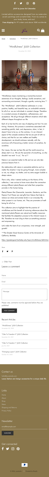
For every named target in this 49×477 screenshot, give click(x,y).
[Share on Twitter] (7, 251)
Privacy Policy (6, 410)
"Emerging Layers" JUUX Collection (14, 351)
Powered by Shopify (31, 471)
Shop (3, 401)
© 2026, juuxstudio (16, 471)
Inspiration (13, 39)
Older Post (8, 261)
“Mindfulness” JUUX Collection (12, 325)
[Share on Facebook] (3, 251)
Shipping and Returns (9, 407)
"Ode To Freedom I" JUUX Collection (15, 343)
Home (3, 39)
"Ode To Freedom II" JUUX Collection (15, 334)
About (4, 398)
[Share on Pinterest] (12, 251)
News (4, 404)
